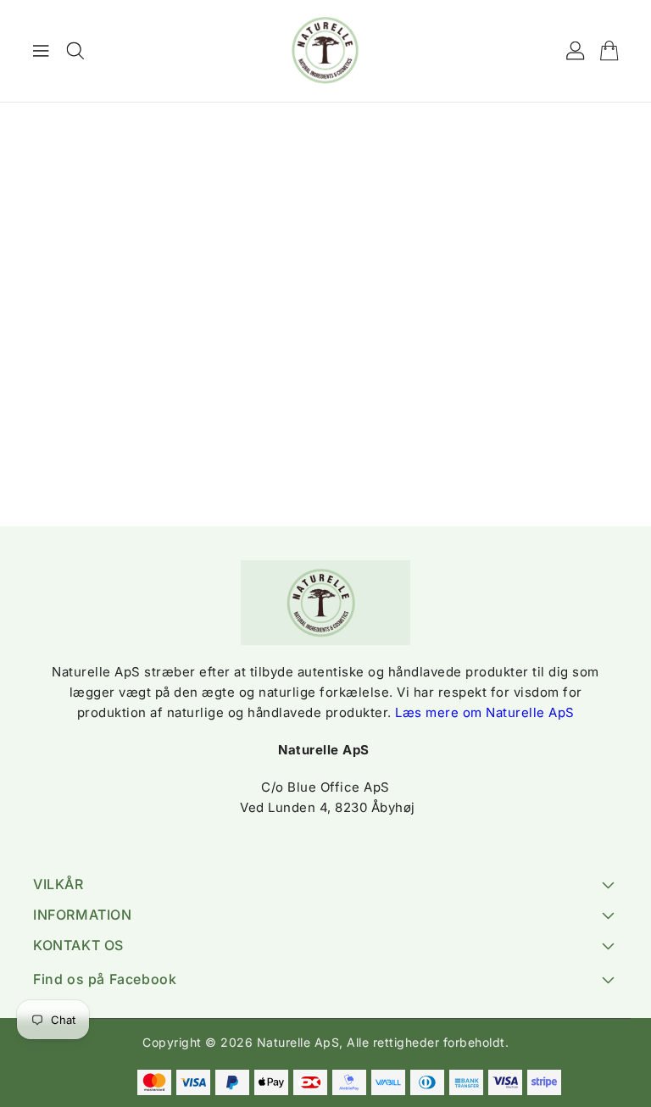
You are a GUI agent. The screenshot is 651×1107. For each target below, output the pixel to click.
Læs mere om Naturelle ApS (485, 712)
